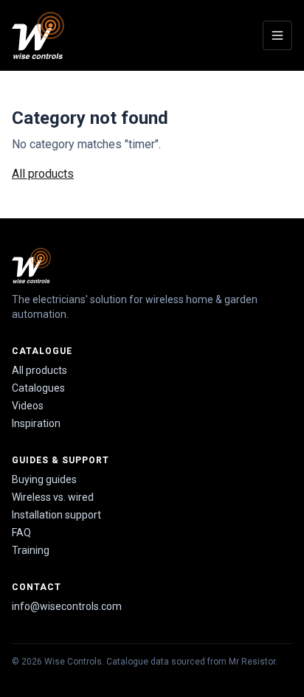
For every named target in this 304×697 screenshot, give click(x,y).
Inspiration (36, 423)
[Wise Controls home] (38, 35)
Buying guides (44, 479)
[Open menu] (277, 35)
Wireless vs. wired (53, 497)
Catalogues (38, 388)
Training (30, 550)
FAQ (21, 532)
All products (43, 174)
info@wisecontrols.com (67, 606)
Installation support (56, 515)
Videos (28, 406)
